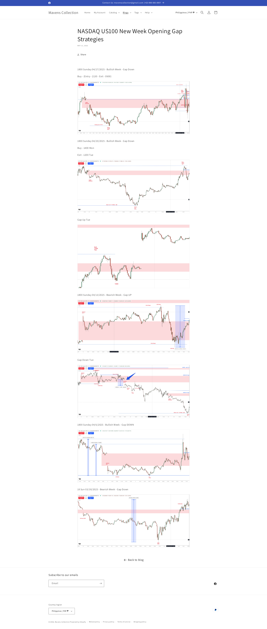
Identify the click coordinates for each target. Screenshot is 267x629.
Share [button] (83, 54)
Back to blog (136, 560)
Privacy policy (108, 622)
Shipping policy (140, 622)
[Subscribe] (100, 583)
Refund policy (94, 622)
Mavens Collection (62, 622)
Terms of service (123, 622)
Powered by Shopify (78, 622)
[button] (114, 12)
